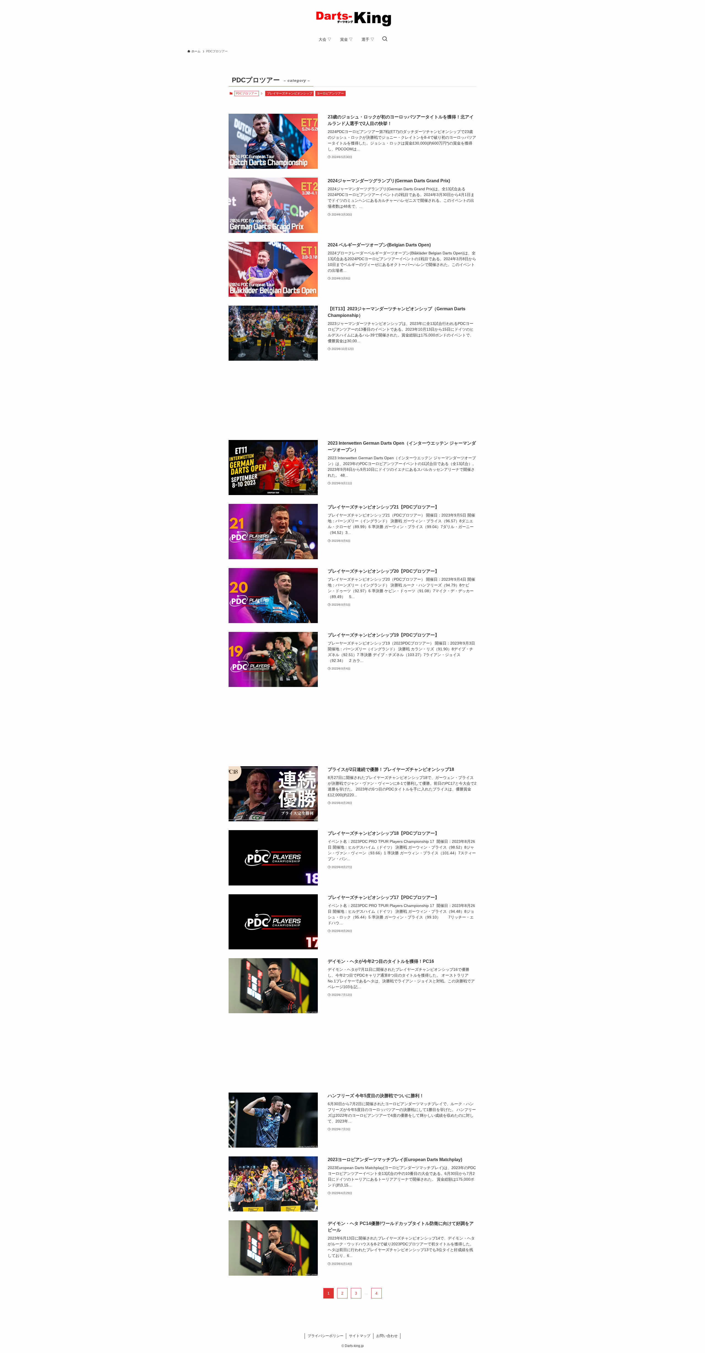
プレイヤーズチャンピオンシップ (289, 93)
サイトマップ (359, 1336)
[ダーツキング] (352, 18)
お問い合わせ (387, 1336)
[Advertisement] (352, 400)
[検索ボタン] (385, 39)
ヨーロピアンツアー (330, 93)
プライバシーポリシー (325, 1336)
